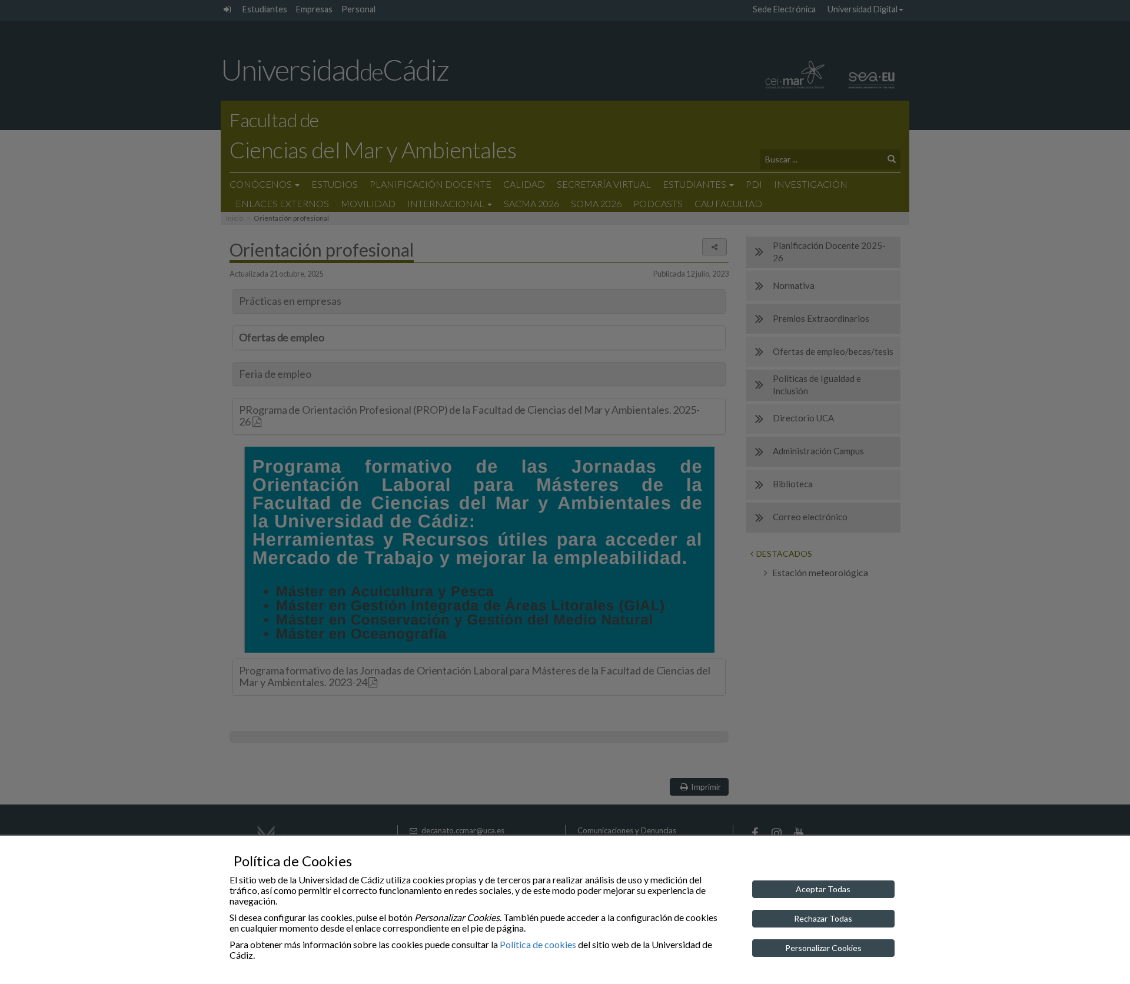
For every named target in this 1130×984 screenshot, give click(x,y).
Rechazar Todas (823, 918)
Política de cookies (538, 944)
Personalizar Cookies (823, 948)
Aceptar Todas (823, 889)
